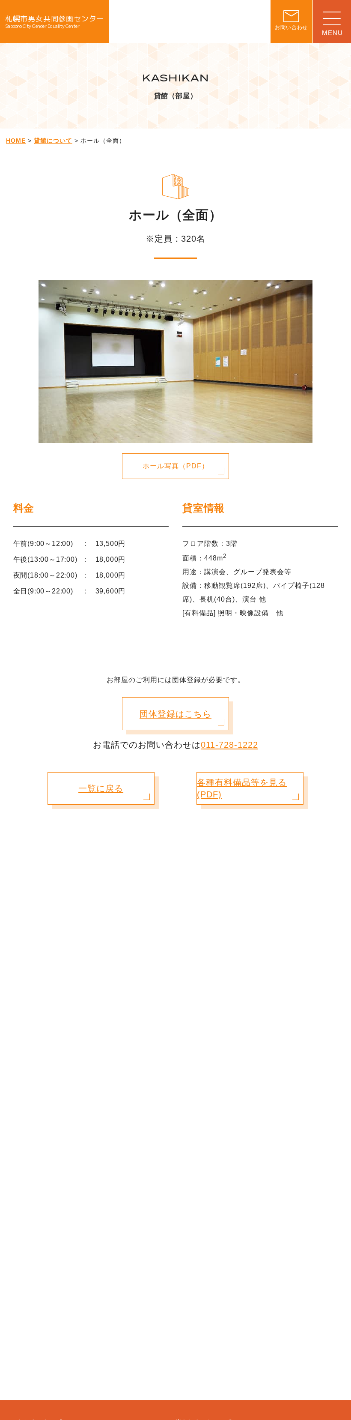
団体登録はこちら (175, 714)
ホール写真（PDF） (176, 466)
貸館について (53, 140)
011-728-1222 (229, 744)
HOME (16, 140)
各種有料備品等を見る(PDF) (242, 788)
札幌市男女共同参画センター (54, 21)
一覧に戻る (100, 788)
